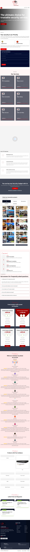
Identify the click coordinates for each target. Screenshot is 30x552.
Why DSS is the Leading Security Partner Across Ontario (7, 512)
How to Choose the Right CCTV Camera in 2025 (7, 503)
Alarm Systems (23, 481)
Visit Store (15, 188)
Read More (7, 103)
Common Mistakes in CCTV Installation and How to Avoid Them (21, 503)
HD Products (7, 475)
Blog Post (18, 528)
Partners (26, 529)
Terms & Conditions (24, 550)
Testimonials (18, 532)
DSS (2, 550)
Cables (7, 481)
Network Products (7, 487)
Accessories (22, 487)
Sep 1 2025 (4, 500)
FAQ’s (17, 529)
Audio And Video (20, 111)
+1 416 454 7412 (19, 190)
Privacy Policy (19, 550)
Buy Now (7, 326)
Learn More (3, 49)
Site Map (28, 550)
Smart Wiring (20, 95)
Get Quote (3, 64)
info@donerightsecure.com (22, 544)
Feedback (26, 528)
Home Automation (6, 95)
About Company (19, 525)
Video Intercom (5, 111)
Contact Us (26, 532)
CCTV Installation (6, 79)
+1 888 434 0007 (15, 5)
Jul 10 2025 (19, 500)
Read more (3, 505)
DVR (22, 469)
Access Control (20, 79)
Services (26, 525)
